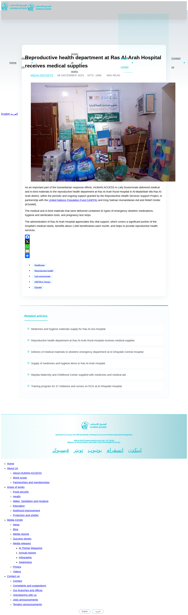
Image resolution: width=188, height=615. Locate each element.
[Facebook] (94, 237)
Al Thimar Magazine (30, 548)
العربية (14, 113)
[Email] (94, 251)
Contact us (176, 63)
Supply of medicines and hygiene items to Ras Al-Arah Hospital (68, 363)
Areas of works (74, 62)
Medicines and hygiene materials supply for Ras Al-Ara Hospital (68, 329)
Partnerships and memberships (31, 482)
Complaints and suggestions (29, 585)
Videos (17, 571)
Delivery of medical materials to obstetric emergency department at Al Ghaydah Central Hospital (87, 351)
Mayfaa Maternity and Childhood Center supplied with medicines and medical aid (78, 374)
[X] (94, 241)
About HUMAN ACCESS (27, 473)
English (6, 113)
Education (19, 505)
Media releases (22, 543)
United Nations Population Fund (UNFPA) (73, 200)
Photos (17, 566)
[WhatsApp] (94, 246)
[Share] (94, 255)
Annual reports (27, 552)
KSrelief (38, 287)
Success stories (22, 538)
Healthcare (40, 265)
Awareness (25, 562)
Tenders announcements (27, 604)
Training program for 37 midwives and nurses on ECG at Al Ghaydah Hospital (76, 386)
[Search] (107, 611)
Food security (21, 491)
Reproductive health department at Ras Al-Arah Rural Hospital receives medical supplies (83, 340)
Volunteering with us (25, 595)
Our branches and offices (27, 590)
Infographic (25, 557)
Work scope (20, 477)
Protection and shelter (26, 515)
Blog (15, 529)
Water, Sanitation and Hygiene (30, 501)
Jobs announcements (25, 599)
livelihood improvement (26, 510)
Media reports (21, 534)
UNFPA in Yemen (42, 282)
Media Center (125, 63)
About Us (24, 63)
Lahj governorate (42, 276)
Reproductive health (44, 270)
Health (17, 496)
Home (12, 62)
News (16, 524)
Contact (17, 581)
